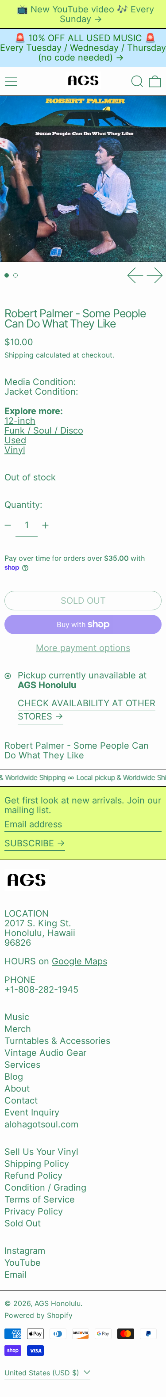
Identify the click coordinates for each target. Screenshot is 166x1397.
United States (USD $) (42, 1372)
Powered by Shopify (38, 1315)
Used (15, 440)
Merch (17, 1029)
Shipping (19, 354)
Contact (21, 1100)
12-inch (19, 420)
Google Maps (79, 961)
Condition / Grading (45, 1187)
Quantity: (23, 504)
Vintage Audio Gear (45, 1052)
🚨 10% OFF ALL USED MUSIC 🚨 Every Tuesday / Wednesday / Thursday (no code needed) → (83, 48)
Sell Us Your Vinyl (41, 1151)
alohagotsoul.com (41, 1124)
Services (22, 1064)
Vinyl (14, 450)
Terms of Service (39, 1199)
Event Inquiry (31, 1112)
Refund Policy (33, 1175)
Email (15, 1274)
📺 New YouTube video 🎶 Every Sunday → (85, 14)
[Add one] (45, 525)
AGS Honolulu (58, 1303)
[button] (137, 81)
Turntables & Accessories (57, 1040)
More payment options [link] (83, 648)
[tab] (6, 275)
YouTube (22, 1263)
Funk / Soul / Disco (43, 430)
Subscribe (29, 843)
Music (16, 1017)
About (17, 1088)
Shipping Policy (36, 1163)
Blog (13, 1076)
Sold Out (22, 1223)
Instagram (24, 1251)
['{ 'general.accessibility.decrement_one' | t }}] (7, 525)
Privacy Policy (33, 1211)
